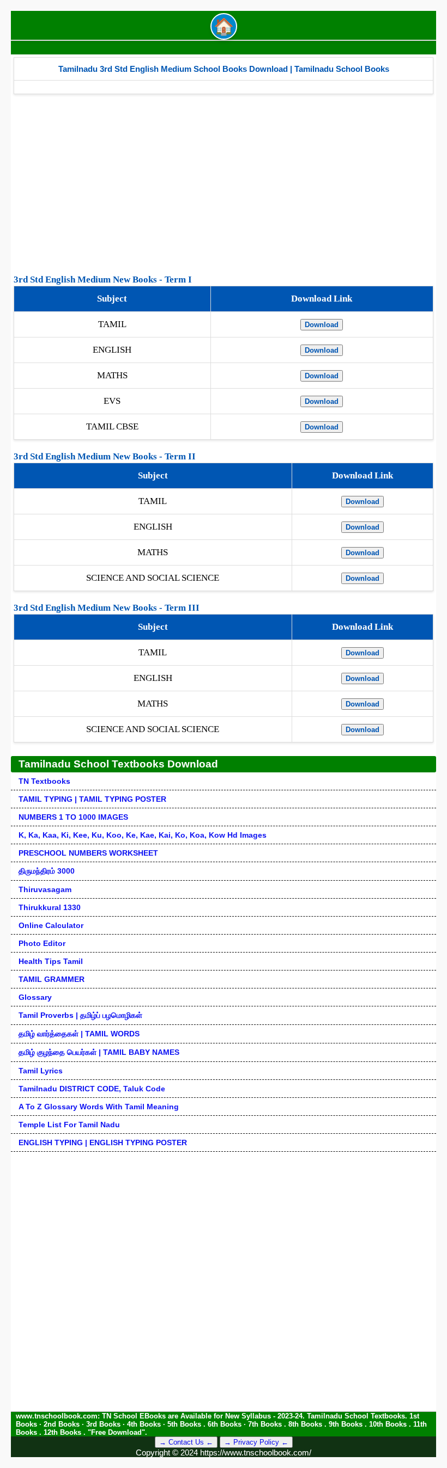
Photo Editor (42, 943)
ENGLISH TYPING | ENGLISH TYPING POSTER (103, 1142)
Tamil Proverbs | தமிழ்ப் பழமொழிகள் (80, 1015)
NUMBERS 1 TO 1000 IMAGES (73, 817)
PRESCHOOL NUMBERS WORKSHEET (88, 853)
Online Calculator (51, 925)
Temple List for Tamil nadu (69, 1124)
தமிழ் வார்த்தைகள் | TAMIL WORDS (79, 1033)
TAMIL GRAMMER (51, 979)
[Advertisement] (223, 181)
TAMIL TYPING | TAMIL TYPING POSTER (92, 799)
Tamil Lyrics (41, 1070)
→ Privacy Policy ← (256, 1442)
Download (322, 325)
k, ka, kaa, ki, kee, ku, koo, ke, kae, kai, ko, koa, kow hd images (143, 835)
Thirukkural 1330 (50, 907)
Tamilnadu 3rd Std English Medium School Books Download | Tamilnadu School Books (223, 68)
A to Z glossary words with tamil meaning (99, 1106)
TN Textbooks (44, 781)
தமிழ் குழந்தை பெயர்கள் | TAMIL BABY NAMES (99, 1052)
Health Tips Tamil (51, 961)
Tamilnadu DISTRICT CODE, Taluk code (92, 1088)
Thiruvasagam (45, 889)
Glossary (35, 997)
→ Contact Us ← (186, 1442)
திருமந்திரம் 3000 (47, 871)
